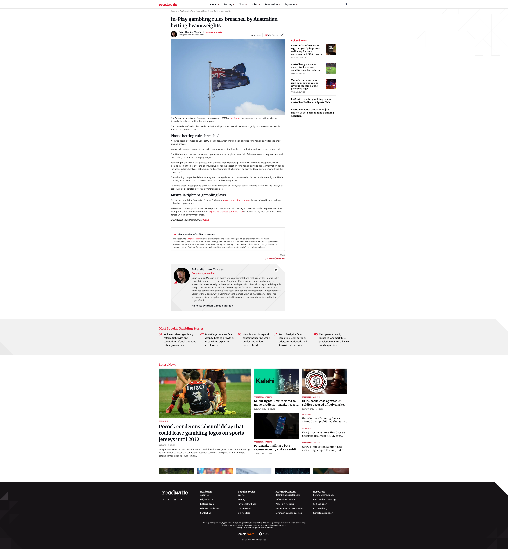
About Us (204, 494)
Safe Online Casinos (285, 499)
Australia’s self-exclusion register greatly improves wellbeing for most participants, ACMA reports (306, 49)
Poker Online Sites (284, 503)
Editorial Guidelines (210, 508)
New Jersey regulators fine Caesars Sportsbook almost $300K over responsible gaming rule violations (324, 436)
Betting (228, 4)
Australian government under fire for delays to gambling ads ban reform (305, 67)
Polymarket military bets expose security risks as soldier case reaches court (276, 449)
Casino (213, 4)
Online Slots (244, 512)
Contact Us (205, 512)
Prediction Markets (263, 397)
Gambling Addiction (323, 512)
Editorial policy (193, 238)
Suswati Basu (260, 409)
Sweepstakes (271, 4)
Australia (270, 258)
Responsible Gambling (324, 499)
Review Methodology (323, 494)
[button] (345, 4)
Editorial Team (207, 503)
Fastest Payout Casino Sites (289, 508)
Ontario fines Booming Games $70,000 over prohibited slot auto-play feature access (324, 421)
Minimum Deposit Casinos (288, 512)
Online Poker (244, 508)
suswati (162, 445)
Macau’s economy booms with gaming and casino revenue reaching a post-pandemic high (305, 84)
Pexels (206, 219)
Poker (254, 4)
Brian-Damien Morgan (208, 269)
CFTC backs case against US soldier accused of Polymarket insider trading (323, 404)
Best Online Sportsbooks (287, 494)
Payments (290, 4)
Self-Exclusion (320, 503)
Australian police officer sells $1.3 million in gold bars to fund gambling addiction (312, 112)
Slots (241, 4)
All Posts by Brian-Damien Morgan (212, 305)
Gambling (280, 258)
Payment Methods (247, 503)
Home (173, 11)
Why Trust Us (206, 499)
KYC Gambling (320, 508)
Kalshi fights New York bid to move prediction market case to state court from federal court (276, 404)
